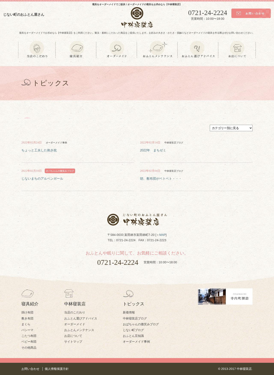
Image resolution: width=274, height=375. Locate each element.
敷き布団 (27, 318)
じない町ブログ (133, 330)
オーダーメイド (74, 324)
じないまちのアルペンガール (42, 178)
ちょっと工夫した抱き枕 (39, 150)
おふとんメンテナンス (79, 330)
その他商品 (28, 347)
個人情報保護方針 (57, 368)
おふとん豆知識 (133, 335)
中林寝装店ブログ (135, 318)
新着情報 (129, 312)
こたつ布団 (28, 335)
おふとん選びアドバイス (80, 318)
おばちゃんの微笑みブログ (141, 324)
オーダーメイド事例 (136, 341)
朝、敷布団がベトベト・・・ (161, 178)
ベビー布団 (28, 341)
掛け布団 (27, 312)
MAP (162, 234)
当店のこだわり (74, 312)
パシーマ (27, 330)
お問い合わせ (30, 368)
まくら (25, 324)
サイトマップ (73, 341)
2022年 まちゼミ (153, 150)
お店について (73, 335)
